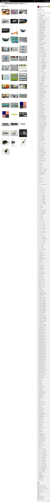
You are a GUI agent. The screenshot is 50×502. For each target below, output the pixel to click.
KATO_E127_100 (42, 121)
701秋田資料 (41, 47)
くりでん (40, 187)
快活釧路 (40, 389)
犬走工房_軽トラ (42, 401)
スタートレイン (42, 222)
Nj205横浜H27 (41, 140)
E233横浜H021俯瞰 (42, 92)
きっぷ (40, 185)
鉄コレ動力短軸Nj (42, 469)
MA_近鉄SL (41, 134)
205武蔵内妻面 (41, 33)
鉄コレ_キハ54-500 (42, 451)
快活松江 (40, 383)
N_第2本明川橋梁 (42, 152)
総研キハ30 (41, 407)
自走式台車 (41, 410)
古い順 (7, 6)
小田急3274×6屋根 (42, 320)
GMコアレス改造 (42, 101)
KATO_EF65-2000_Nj (43, 122)
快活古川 (40, 378)
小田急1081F (41, 291)
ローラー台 (41, 250)
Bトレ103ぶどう (42, 57)
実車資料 (40, 288)
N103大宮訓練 (41, 137)
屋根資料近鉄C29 (42, 332)
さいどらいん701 (42, 189)
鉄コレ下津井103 (42, 463)
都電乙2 (40, 446)
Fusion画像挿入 (42, 97)
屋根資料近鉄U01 (42, 363)
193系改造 (41, 18)
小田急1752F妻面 (42, 297)
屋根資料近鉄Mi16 (42, 350)
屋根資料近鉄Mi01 (42, 342)
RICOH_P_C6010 (42, 158)
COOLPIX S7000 (42, 485)
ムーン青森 (41, 246)
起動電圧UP (41, 431)
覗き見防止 (41, 424)
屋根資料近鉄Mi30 (42, 357)
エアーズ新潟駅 (42, 199)
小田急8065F (41, 323)
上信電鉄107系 (41, 255)
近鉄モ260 (41, 442)
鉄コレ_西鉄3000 (42, 457)
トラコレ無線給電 (42, 228)
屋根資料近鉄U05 (42, 366)
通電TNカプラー (42, 443)
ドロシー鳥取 (41, 229)
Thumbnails (41, 164)
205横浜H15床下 (42, 24)
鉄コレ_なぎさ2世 (42, 449)
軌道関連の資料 (42, 434)
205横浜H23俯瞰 (42, 26)
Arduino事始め (41, 51)
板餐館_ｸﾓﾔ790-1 (42, 394)
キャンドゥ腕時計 (42, 204)
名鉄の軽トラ (41, 274)
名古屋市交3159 (42, 271)
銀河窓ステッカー (42, 472)
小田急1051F (41, 289)
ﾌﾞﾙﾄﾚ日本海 (41, 479)
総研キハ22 (41, 406)
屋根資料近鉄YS (42, 371)
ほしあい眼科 (41, 190)
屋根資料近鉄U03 (42, 365)
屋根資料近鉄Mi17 (42, 351)
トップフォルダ (42, 15)
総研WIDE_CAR (42, 404)
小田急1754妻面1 (42, 311)
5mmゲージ (41, 45)
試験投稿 (40, 425)
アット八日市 (41, 193)
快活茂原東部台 (42, 386)
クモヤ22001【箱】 (42, 213)
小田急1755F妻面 (42, 312)
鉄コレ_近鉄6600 (42, 458)
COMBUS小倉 (41, 83)
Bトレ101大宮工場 (42, 53)
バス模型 (40, 234)
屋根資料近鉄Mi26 (42, 356)
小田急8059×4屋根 (42, 321)
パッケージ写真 (42, 235)
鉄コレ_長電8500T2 (42, 460)
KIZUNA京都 (41, 130)
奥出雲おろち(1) (42, 279)
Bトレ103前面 (41, 60)
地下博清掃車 (41, 276)
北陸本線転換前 (42, 268)
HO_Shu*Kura (41, 110)
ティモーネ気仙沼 (42, 225)
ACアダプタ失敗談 (42, 50)
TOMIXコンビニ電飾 (43, 169)
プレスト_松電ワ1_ (42, 240)
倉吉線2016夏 (41, 265)
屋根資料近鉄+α (42, 327)
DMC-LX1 (41, 490)
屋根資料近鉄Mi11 (42, 348)
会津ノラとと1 (41, 262)
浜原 (40, 400)
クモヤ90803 (41, 214)
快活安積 (40, 381)
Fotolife (2, 3)
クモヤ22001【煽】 (42, 211)
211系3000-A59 (42, 39)
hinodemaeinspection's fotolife (15, 3)
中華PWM (41, 256)
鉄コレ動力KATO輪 (42, 467)
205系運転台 (41, 38)
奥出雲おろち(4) (42, 283)
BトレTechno (41, 71)
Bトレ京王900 (41, 75)
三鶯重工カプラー (42, 253)
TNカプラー (41, 166)
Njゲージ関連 (41, 146)
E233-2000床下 (42, 89)
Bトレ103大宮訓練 (42, 62)
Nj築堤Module (41, 149)
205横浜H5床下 (42, 30)
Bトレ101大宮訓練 (42, 54)
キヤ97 (40, 208)
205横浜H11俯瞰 (42, 23)
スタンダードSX (42, 220)
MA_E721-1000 (42, 133)
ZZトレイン (41, 182)
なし (40, 484)
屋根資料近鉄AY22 (42, 329)
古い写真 (40, 270)
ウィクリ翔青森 (42, 196)
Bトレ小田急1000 (42, 77)
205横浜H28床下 (42, 29)
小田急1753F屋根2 (42, 305)
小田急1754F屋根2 (42, 309)
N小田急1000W (42, 155)
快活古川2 (41, 380)
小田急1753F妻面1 (42, 302)
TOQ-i (40, 175)
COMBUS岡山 (41, 84)
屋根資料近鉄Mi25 (42, 354)
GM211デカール (42, 100)
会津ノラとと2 (41, 264)
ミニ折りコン (41, 244)
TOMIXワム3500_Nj (42, 170)
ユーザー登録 (33, 1)
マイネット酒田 (42, 241)
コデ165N (41, 216)
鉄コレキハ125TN (42, 461)
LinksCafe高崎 (41, 131)
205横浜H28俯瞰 (42, 27)
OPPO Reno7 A (42, 10)
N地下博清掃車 (42, 154)
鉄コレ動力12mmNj (42, 464)
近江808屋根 (41, 436)
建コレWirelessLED (42, 374)
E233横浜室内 (41, 95)
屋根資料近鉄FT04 (42, 341)
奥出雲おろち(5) (42, 285)
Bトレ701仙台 (41, 69)
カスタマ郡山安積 (42, 202)
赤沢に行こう (41, 428)
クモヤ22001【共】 (42, 210)
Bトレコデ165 (41, 74)
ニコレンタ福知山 (42, 231)
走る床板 (40, 430)
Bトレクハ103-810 (42, 72)
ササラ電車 (41, 219)
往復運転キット (42, 375)
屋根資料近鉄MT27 (42, 360)
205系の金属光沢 (42, 36)
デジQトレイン (42, 226)
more (49, 500)
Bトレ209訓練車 (42, 68)
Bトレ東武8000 (42, 78)
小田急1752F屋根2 (42, 300)
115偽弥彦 (41, 17)
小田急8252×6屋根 (42, 324)
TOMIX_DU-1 (41, 167)
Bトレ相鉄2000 (42, 80)
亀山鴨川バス (41, 259)
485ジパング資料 (42, 42)
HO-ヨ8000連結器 (42, 109)
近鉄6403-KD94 (42, 439)
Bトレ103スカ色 (42, 59)
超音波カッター (42, 433)
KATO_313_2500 (42, 119)
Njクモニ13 (41, 145)
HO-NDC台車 (41, 107)
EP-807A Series (42, 491)
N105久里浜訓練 (42, 139)
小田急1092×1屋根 (42, 293)
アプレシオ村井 (42, 195)
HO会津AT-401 (41, 112)
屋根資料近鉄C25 (42, 330)
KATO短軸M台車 (42, 128)
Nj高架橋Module (42, 151)
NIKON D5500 (41, 497)
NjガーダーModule (42, 143)
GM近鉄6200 (41, 106)
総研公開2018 (41, 409)
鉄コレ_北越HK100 (42, 454)
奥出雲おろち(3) (42, 282)
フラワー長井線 (42, 237)
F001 (40, 493)
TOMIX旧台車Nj (42, 172)
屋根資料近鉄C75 (42, 339)
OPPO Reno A (41, 499)
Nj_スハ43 (41, 142)
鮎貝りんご (41, 478)
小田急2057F (41, 314)
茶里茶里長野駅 (42, 416)
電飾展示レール (42, 475)
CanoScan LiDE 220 (42, 487)
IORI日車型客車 (42, 115)
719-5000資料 (41, 48)
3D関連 (40, 41)
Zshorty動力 (41, 181)
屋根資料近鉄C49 (42, 335)
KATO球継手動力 (42, 127)
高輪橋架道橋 (41, 476)
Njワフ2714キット (42, 148)
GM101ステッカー (42, 98)
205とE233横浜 (42, 21)
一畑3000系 (41, 252)
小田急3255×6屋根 (42, 315)
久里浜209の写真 (42, 258)
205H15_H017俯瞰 (42, 20)
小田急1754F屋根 (42, 308)
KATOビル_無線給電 (43, 124)
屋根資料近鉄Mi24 (42, 353)
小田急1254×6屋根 (42, 294)
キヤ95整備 (41, 207)
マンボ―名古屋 (42, 243)
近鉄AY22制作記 (42, 440)
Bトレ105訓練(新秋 (42, 65)
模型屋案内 (41, 395)
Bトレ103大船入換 (42, 63)
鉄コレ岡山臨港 (42, 470)
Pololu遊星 (41, 157)
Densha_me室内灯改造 (43, 86)
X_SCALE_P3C (42, 178)
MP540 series (41, 496)
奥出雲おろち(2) (42, 280)
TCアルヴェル (41, 161)
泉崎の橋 (40, 398)
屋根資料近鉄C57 (42, 336)
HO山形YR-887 (42, 113)
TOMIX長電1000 (42, 173)
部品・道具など (42, 445)
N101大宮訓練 (41, 136)
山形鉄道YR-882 (42, 372)
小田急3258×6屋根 (42, 317)
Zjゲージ (40, 179)
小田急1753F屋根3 (42, 306)
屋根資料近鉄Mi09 (42, 347)
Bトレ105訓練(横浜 (42, 66)
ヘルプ (42, 1)
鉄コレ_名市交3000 (42, 455)
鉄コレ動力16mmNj (42, 466)
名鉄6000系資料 (42, 273)
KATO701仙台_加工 (42, 118)
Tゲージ (40, 176)
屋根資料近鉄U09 (42, 368)
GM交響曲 (41, 103)
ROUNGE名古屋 (42, 160)
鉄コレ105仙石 (41, 448)
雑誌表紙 (40, 473)
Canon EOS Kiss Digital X (44, 488)
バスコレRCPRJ (42, 232)
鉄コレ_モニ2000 (42, 452)
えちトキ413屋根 (42, 184)
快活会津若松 (41, 377)
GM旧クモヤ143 (42, 104)
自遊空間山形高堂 (42, 413)
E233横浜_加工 (42, 94)
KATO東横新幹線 (42, 125)
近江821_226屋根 (42, 437)
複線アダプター (42, 419)
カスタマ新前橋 (42, 201)
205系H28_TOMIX (42, 35)
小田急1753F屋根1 (42, 303)
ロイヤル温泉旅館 (42, 249)
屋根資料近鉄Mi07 (42, 345)
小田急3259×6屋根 (42, 318)
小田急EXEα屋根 (42, 326)
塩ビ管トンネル (42, 277)
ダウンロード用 (42, 223)
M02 (39, 494)
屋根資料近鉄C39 (42, 333)
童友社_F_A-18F (42, 403)
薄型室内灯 (41, 418)
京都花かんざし (42, 261)
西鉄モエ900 (41, 422)
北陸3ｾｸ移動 (41, 267)
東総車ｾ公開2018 (42, 392)
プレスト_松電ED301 (43, 238)
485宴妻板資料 (41, 44)
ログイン (38, 1)
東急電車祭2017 (42, 390)
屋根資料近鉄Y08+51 (43, 369)
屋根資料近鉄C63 (42, 338)
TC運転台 (41, 163)
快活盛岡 (40, 384)
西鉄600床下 (41, 421)
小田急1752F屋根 (42, 299)
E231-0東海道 (41, 88)
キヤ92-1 (40, 205)
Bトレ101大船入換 (42, 56)
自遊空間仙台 (41, 412)
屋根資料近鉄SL (42, 362)
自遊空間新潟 (41, 415)
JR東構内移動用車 (42, 116)
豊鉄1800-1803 (41, 427)
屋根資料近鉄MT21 (42, 359)
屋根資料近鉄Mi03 (42, 344)
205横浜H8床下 (42, 32)
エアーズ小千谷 (42, 198)
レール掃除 (41, 247)
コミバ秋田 (41, 217)
